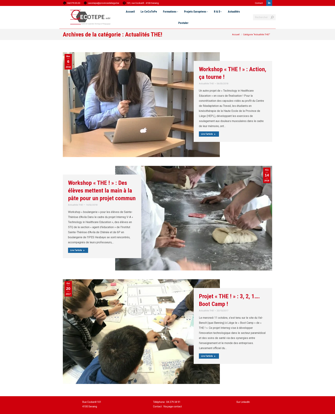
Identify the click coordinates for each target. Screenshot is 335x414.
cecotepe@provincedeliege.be (103, 3)
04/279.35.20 (73, 3)
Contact (259, 3)
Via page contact (172, 406)
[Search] (272, 17)
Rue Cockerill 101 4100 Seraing (91, 404)
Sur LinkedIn (243, 402)
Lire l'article (207, 134)
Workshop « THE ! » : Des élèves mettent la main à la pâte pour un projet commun (102, 190)
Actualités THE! (206, 83)
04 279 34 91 (173, 402)
